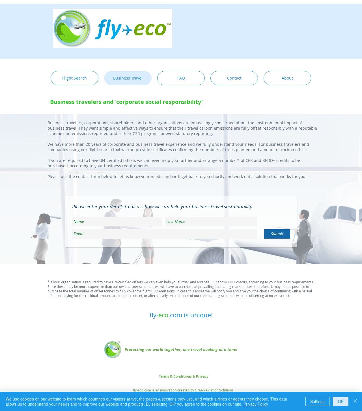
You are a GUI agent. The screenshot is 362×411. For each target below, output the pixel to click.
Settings (317, 401)
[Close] (355, 401)
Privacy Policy (256, 404)
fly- (154, 315)
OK (341, 401)
